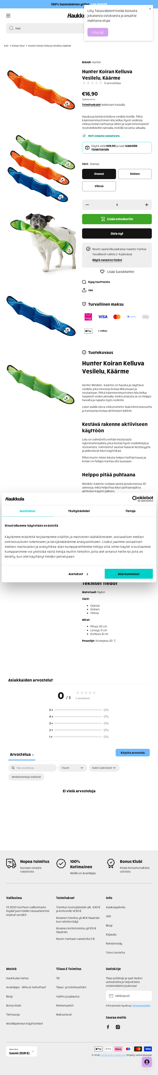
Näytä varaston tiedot (107, 260)
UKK (108, 916)
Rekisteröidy (114, 943)
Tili (57, 978)
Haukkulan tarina (17, 978)
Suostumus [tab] (27, 511)
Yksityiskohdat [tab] (79, 511)
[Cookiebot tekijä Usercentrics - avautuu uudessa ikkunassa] (135, 499)
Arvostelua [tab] (22, 754)
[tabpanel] (79, 800)
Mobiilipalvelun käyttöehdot (24, 1023)
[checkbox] (26, 777)
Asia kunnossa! (128, 573)
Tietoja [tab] (130, 511)
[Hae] (9, 28)
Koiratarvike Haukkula (113, 1055)
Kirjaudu (111, 934)
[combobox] (79, 28)
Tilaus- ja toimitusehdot (71, 987)
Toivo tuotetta (115, 952)
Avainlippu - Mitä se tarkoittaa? (26, 987)
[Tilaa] (147, 996)
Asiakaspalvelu (115, 907)
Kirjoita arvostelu (133, 752)
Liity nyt (98, 32)
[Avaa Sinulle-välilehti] (147, 1062)
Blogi (109, 925)
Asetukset (76, 573)
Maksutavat (64, 1014)
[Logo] (79, 15)
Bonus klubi (13, 1005)
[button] (87, 290)
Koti (6, 45)
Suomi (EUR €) (19, 1053)
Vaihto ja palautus (67, 996)
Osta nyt (117, 233)
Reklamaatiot (65, 1005)
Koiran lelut (18, 45)
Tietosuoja (13, 1014)
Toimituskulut (91, 104)
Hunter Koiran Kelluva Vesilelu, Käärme (49, 45)
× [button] (150, 8)
